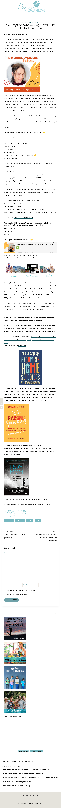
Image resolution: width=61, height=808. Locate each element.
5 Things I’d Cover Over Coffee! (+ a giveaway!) (16, 535)
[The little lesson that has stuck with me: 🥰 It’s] (44, 741)
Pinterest (52, 331)
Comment (8, 553)
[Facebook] (23, 795)
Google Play (8, 231)
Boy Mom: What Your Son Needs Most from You (32, 499)
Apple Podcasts (9, 228)
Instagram (37, 331)
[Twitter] (33, 795)
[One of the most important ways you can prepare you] (17, 741)
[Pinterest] (30, 795)
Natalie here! (21, 138)
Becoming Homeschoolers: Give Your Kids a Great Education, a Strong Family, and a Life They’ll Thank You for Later (30, 340)
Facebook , (20, 331)
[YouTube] (37, 795)
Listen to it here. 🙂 (38, 132)
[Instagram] (27, 795)
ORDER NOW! (43, 400)
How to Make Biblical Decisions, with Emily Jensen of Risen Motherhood (46, 536)
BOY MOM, (14, 445)
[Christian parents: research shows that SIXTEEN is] (44, 726)
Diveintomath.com (31, 255)
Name (7, 585)
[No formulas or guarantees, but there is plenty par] (17, 726)
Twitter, (44, 331)
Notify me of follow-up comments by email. (20, 590)
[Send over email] (1, 407)
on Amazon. (22, 346)
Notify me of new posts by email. (17, 595)
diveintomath (29, 298)
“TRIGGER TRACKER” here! (23, 218)
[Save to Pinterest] (1, 403)
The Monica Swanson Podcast (30, 22)
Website (44, 585)
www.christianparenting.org (33, 309)
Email (25, 585)
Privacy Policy (42, 803)
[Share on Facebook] (1, 400)
